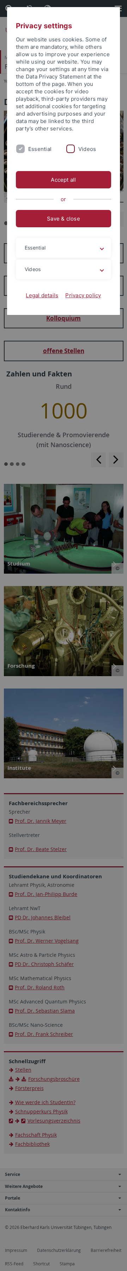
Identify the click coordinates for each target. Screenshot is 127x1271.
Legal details (42, 295)
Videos (87, 149)
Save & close (63, 218)
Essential (40, 149)
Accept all (63, 179)
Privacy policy (83, 295)
